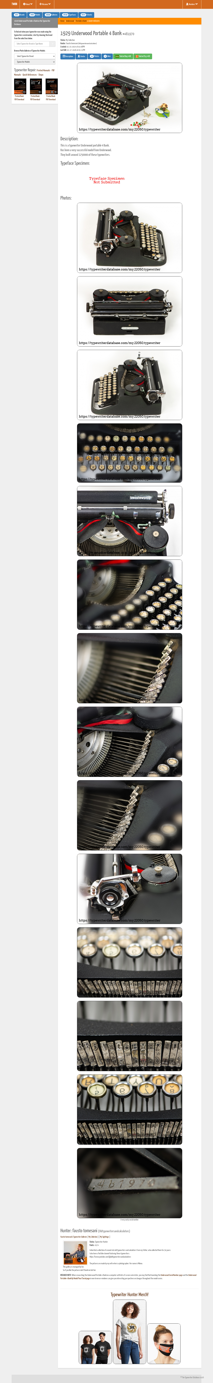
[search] (34, 56)
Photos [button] (95, 56)
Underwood (70, 21)
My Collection (93, 1237)
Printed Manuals (43, 70)
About (27, 4)
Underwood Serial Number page (172, 1275)
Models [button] (35, 15)
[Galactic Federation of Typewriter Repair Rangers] (129, 1332)
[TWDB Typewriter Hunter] (95, 1347)
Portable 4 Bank (81, 21)
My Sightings (104, 1237)
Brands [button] (20, 15)
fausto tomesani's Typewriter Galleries (73, 1237)
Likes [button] (108, 56)
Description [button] (69, 56)
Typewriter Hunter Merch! (129, 1294)
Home (62, 21)
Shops (40, 75)
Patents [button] (87, 15)
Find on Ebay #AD (125, 56)
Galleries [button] (51, 15)
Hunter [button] (82, 56)
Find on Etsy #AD (144, 56)
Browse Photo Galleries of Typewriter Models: (29, 51)
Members (192, 4)
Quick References (30, 75)
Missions (45, 4)
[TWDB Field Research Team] (164, 1343)
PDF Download (19, 100)
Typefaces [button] (69, 15)
